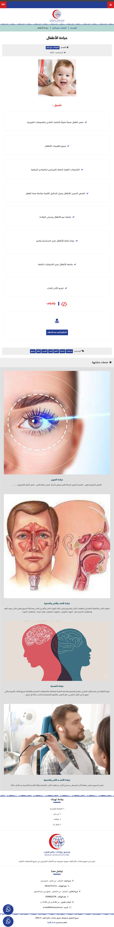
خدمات (69, 351)
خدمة (62, 351)
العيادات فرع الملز (59, 28)
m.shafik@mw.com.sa (52, 907)
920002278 (50, 896)
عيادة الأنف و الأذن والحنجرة (57, 780)
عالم (38, 351)
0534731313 (51, 886)
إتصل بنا (56, 824)
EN (3, 4)
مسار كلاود (51, 922)
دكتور (56, 351)
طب (50, 351)
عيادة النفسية (57, 686)
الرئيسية (73, 28)
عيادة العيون (57, 480)
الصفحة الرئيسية (56, 809)
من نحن (56, 814)
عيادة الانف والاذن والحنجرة (57, 604)
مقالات (56, 819)
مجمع (33, 351)
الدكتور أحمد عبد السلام (57, 332)
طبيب (44, 351)
